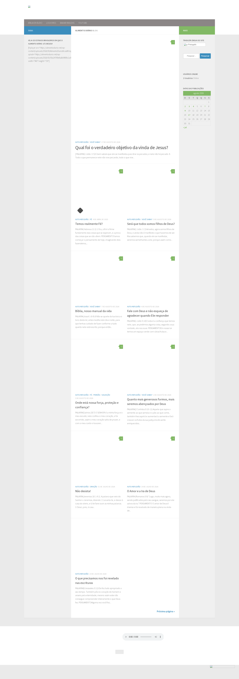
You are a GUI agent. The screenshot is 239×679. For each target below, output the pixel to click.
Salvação (106, 395)
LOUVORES (51, 22)
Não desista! (83, 491)
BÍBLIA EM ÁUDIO (35, 22)
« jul (185, 127)
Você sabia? (95, 142)
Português (192, 45)
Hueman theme (57, 659)
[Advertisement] (47, 167)
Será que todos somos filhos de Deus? (151, 224)
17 (189, 115)
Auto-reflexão (82, 142)
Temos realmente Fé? (89, 224)
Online (191, 78)
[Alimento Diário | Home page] (47, 10)
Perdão (96, 395)
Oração (93, 486)
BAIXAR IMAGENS (67, 22)
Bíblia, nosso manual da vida (93, 311)
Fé (91, 219)
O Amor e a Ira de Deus (141, 491)
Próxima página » (166, 611)
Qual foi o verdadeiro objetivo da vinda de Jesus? (121, 147)
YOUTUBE (82, 22)
